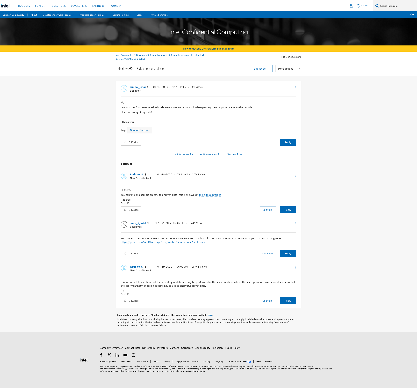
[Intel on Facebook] (101, 355)
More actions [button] (285, 68)
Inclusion (217, 348)
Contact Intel (132, 348)
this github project (210, 195)
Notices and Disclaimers (158, 368)
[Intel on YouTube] (125, 355)
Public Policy (232, 348)
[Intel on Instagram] (133, 355)
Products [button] (23, 5)
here (210, 315)
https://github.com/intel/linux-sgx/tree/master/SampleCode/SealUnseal (163, 242)
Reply (288, 142)
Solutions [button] (59, 5)
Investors (162, 348)
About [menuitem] (34, 14)
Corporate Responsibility (195, 348)
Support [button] (41, 5)
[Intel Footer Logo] (84, 359)
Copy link (267, 210)
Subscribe (260, 68)
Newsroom (148, 348)
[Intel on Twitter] (109, 355)
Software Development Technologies (187, 55)
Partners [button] (98, 5)
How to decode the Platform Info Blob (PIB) (208, 48)
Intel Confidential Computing (130, 58)
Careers (174, 348)
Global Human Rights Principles (300, 368)
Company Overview (111, 348)
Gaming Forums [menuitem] (121, 14)
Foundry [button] (116, 5)
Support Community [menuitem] (13, 14)
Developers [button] (79, 5)
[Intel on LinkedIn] (117, 355)
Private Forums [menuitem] (158, 14)
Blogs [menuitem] (140, 14)
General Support (140, 130)
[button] (295, 87)
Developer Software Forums (150, 55)
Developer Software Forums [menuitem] (57, 14)
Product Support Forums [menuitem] (92, 14)
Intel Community (124, 55)
